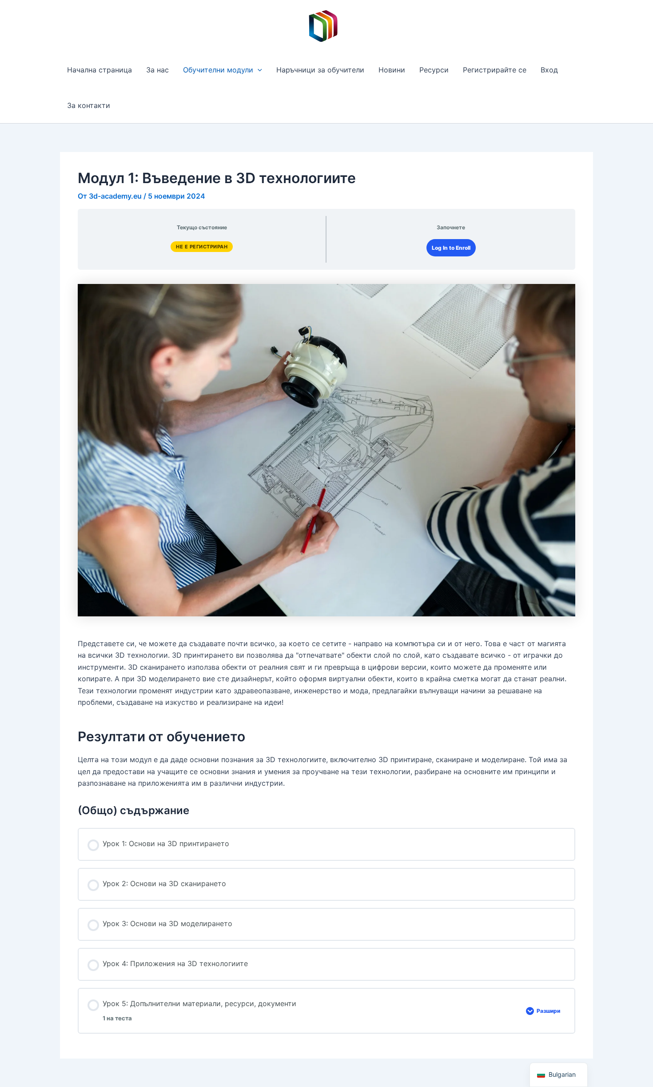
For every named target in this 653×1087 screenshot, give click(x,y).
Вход (549, 69)
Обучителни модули (218, 69)
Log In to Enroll (451, 247)
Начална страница (99, 69)
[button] (257, 70)
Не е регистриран (201, 247)
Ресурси (434, 69)
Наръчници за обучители (320, 69)
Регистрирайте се (494, 69)
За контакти (88, 105)
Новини (391, 69)
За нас (157, 69)
